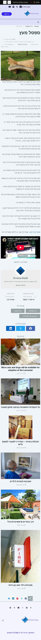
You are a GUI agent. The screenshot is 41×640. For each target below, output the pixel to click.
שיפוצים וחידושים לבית (12, 42)
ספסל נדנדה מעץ (34, 232)
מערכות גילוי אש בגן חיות (20, 585)
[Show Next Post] (5, 2)
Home (37, 26)
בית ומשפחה (29, 26)
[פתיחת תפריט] (38, 22)
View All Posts (20, 285)
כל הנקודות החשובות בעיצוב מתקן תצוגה (20, 407)
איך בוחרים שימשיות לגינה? (20, 521)
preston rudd (9, 39)
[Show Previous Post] (9, 2)
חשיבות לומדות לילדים (20, 481)
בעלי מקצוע (23, 42)
